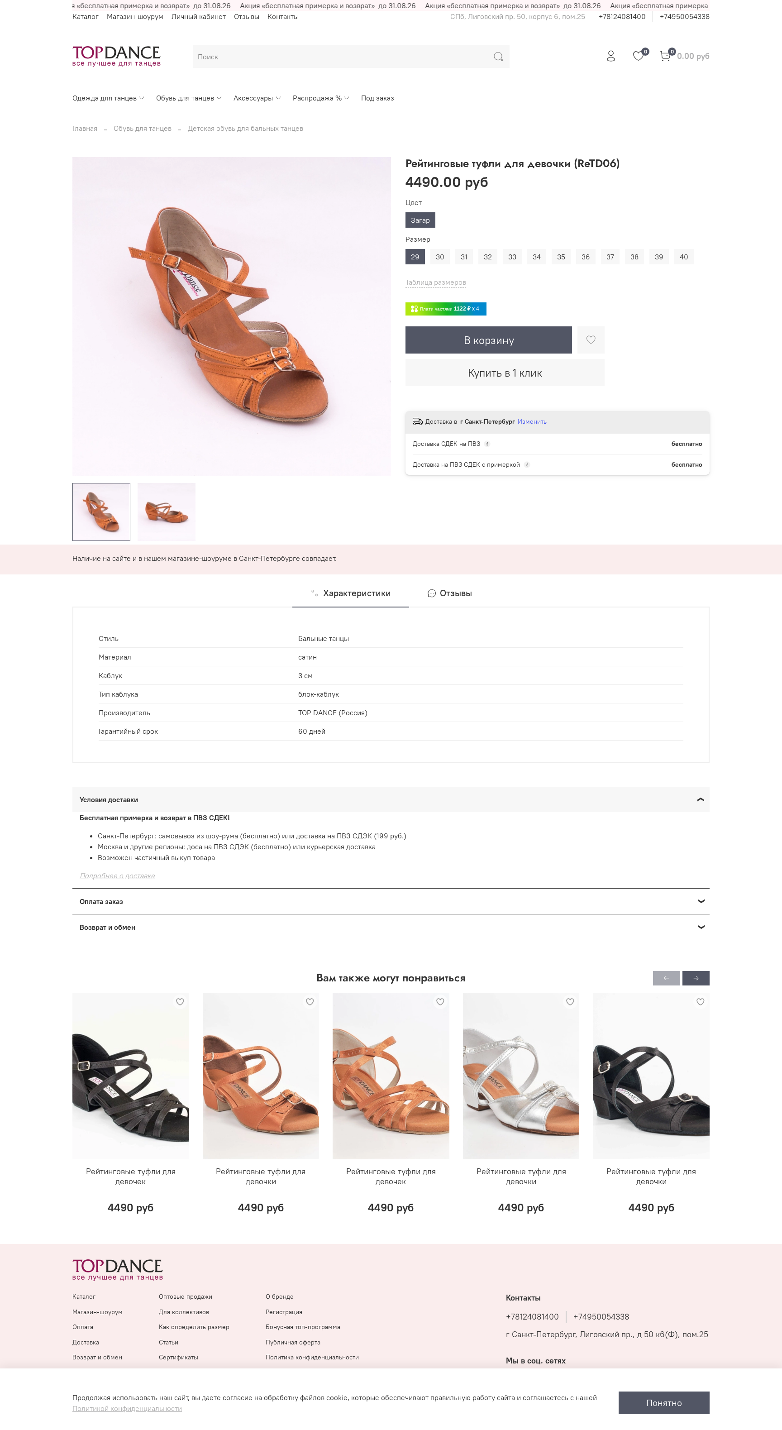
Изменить (532, 421)
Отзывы (246, 16)
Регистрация (284, 1312)
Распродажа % (317, 97)
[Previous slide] (87, 316)
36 (586, 256)
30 (440, 256)
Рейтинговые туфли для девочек (131, 1176)
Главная (84, 128)
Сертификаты (178, 1357)
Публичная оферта (293, 1342)
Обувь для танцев (185, 97)
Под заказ (377, 97)
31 (464, 256)
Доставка (85, 1342)
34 (537, 256)
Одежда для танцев (104, 97)
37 (610, 256)
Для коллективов (184, 1312)
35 (561, 256)
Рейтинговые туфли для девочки (260, 1176)
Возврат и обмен (97, 1357)
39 (659, 256)
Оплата (82, 1327)
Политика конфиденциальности (312, 1357)
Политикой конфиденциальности (127, 1408)
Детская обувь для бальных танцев (245, 128)
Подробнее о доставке (117, 875)
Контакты (283, 16)
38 (634, 256)
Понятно (664, 1402)
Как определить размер (194, 1327)
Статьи (168, 1342)
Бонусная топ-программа (303, 1327)
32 (488, 256)
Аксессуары (253, 97)
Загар (420, 220)
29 (415, 256)
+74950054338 (685, 16)
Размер (417, 239)
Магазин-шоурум (135, 16)
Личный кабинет (199, 16)
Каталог (85, 16)
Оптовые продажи (185, 1296)
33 (512, 256)
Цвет (413, 202)
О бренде (280, 1296)
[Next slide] (376, 316)
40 (684, 256)
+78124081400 (622, 16)
